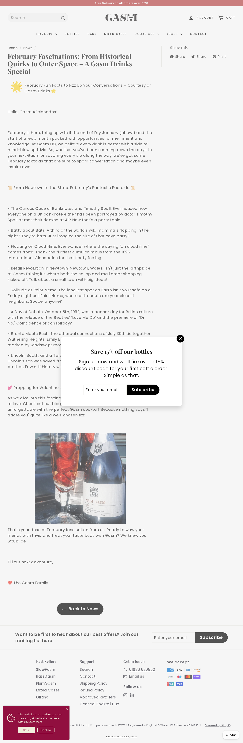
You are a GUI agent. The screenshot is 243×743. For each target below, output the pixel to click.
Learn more (35, 721)
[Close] (67, 708)
